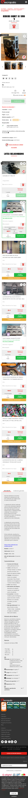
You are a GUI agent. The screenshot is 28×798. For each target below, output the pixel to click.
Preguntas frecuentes (6, 722)
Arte (4, 260)
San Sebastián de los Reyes (9, 264)
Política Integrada (5, 736)
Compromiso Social (6, 738)
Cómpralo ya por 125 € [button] (14, 441)
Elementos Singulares (8, 221)
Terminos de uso (5, 732)
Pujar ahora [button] (20, 235)
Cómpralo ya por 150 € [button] (14, 399)
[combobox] (14, 765)
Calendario (3, 716)
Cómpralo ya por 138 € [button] (14, 319)
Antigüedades (5, 11)
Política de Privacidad (6, 730)
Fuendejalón (6, 224)
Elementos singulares (19, 8)
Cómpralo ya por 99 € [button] (14, 278)
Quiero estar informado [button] (14, 753)
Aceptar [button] (13, 793)
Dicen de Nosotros (5, 720)
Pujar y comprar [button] (20, 275)
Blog (2, 724)
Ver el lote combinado (8, 341)
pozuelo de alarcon (7, 184)
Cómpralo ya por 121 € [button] (14, 482)
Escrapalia (3, 8)
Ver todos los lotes (7, 218)
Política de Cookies (5, 734)
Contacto (3, 728)
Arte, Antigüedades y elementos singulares (11, 9)
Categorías (10, 8)
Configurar (14, 796)
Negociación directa (6, 718)
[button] (3, 78)
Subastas (3, 714)
